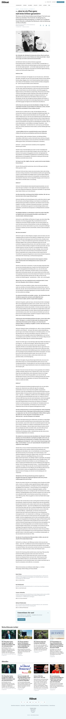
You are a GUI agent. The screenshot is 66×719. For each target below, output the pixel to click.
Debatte (3, 640)
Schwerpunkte (19, 5)
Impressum (23, 705)
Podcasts (35, 5)
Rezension (20, 674)
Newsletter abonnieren (15, 705)
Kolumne (51, 674)
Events (40, 5)
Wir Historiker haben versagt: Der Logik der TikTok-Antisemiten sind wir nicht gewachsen (8, 644)
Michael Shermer (37, 689)
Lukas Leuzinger (21, 688)
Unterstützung (52, 705)
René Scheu (19, 574)
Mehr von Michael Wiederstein (22, 607)
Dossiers (25, 5)
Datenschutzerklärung (44, 705)
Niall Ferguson (5, 654)
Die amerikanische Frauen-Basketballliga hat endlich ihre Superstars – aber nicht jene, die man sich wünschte (57, 679)
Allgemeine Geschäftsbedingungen (32, 705)
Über (49, 5)
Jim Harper (20, 654)
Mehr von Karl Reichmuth (21, 588)
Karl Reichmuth (20, 584)
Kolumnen (30, 5)
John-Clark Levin (12, 654)
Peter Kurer (52, 655)
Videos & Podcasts (37, 674)
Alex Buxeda (44, 689)
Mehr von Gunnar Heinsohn (21, 598)
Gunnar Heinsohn (20, 592)
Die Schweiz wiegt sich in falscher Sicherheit (40, 642)
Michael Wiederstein (20, 25)
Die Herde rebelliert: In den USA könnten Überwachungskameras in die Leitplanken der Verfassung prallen (24, 644)
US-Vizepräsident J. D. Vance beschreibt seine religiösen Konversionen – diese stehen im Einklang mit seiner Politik (57, 644)
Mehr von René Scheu (20, 580)
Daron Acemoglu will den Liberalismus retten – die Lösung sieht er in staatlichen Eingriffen (24, 678)
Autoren (45, 5)
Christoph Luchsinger (38, 651)
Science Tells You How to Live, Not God (39, 676)
